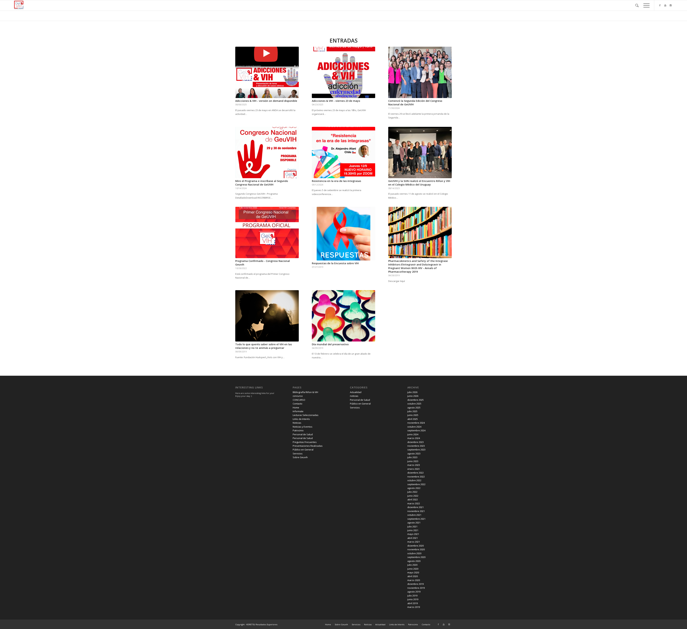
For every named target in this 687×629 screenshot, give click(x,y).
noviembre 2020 (416, 549)
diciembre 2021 (415, 507)
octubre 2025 (414, 403)
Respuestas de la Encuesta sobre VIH (335, 263)
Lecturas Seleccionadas (305, 415)
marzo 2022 (413, 503)
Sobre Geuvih (300, 457)
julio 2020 (412, 564)
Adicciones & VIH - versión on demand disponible (266, 101)
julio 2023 (412, 457)
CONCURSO (299, 399)
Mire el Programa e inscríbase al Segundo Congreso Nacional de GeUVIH (261, 182)
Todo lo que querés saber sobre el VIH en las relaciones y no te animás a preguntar (263, 346)
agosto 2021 (413, 522)
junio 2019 (412, 599)
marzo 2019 (413, 607)
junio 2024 (412, 434)
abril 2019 (412, 603)
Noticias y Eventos (302, 426)
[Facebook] (659, 5)
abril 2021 (412, 538)
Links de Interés (301, 419)
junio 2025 (412, 415)
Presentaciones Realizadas (308, 445)
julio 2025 (412, 411)
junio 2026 (412, 396)
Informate (298, 411)
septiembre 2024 (416, 430)
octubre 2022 (414, 480)
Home (296, 407)
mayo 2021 (413, 534)
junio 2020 (412, 568)
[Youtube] (665, 5)
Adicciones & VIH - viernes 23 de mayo (336, 101)
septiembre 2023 (416, 449)
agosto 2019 (413, 591)
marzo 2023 (413, 465)
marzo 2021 (413, 541)
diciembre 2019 (415, 584)
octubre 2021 (414, 514)
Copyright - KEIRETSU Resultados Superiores (256, 624)
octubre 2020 (414, 553)
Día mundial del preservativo (330, 344)
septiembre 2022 (416, 484)
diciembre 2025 (415, 399)
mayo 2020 (413, 572)
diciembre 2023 (415, 442)
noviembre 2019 (416, 587)
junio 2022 (412, 495)
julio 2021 (412, 526)
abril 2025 (412, 419)
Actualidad (355, 392)
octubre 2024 (414, 426)
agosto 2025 (413, 407)
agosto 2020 (413, 561)
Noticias (297, 422)
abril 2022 (412, 499)
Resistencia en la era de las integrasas (336, 181)
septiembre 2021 (416, 518)
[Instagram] (670, 5)
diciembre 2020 (415, 545)
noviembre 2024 (416, 422)
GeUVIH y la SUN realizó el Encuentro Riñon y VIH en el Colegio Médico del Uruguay (419, 182)
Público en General (303, 449)
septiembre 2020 (416, 557)
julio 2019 (412, 595)
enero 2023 (413, 468)
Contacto (297, 403)
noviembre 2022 (416, 476)
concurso (298, 396)
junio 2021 (412, 530)
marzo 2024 (413, 438)
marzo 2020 (413, 580)
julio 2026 (412, 392)
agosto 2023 (413, 453)
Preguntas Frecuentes (305, 442)
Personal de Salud (303, 434)
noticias (354, 396)
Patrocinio (298, 430)
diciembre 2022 (415, 472)
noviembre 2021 (416, 511)
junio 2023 (412, 461)
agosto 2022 (413, 488)
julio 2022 (412, 491)
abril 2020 (412, 576)
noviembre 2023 (416, 445)
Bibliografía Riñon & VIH (305, 392)
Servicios (298, 453)
